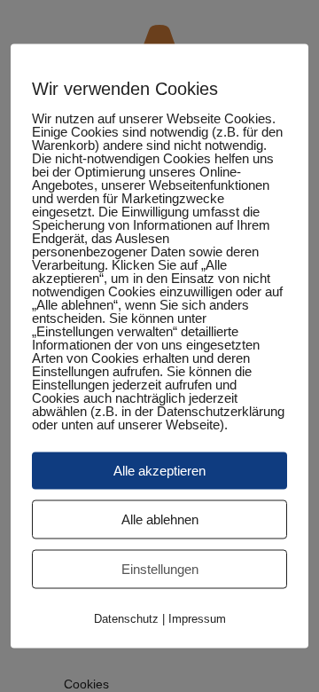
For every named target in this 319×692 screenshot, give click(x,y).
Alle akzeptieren (159, 470)
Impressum (197, 618)
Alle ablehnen (159, 519)
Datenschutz (126, 618)
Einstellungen (159, 569)
